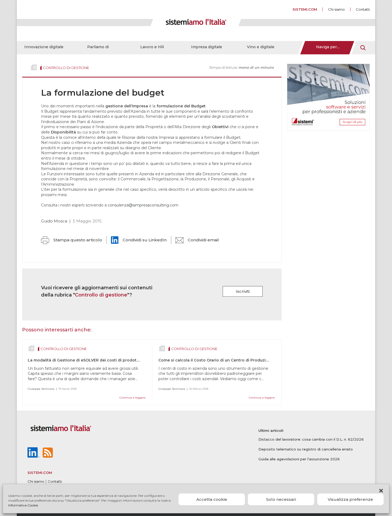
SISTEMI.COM (305, 9)
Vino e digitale (260, 46)
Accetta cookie (211, 499)
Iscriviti (243, 291)
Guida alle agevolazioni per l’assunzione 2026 (299, 459)
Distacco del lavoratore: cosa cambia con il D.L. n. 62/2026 (311, 439)
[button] (381, 490)
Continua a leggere (132, 397)
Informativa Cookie (23, 505)
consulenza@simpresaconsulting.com (143, 205)
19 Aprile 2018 (67, 389)
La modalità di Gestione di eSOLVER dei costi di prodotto (84, 360)
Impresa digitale (206, 46)
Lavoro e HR (152, 46)
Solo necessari (281, 499)
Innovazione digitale (43, 46)
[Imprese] (34, 67)
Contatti (363, 9)
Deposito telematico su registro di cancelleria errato (305, 449)
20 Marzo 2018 (198, 389)
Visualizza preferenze (350, 499)
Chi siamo (336, 9)
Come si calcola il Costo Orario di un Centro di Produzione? (216, 360)
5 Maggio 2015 (87, 221)
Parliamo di (98, 46)
